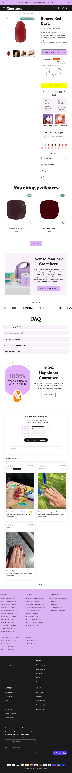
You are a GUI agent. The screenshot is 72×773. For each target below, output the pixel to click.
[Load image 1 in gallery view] (8, 53)
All (47, 136)
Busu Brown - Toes (16, 228)
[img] (10, 466)
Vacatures (39, 682)
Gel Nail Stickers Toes (32, 640)
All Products (40, 692)
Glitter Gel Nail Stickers (33, 610)
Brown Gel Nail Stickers (8, 601)
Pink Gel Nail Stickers (7, 622)
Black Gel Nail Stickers (8, 631)
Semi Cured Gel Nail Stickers (58, 598)
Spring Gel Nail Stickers (8, 640)
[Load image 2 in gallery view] (16, 53)
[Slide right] (40, 238)
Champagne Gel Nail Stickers (35, 604)
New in (54, 140)
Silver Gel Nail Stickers (32, 625)
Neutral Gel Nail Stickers (33, 619)
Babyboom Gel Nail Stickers (34, 598)
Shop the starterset (48, 288)
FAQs (6, 700)
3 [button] (36, 584)
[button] (4, 8)
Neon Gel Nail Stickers (32, 616)
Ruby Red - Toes (49, 228)
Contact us (8, 709)
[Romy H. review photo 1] (20, 550)
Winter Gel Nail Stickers (8, 649)
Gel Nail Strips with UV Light (58, 610)
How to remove (41, 669)
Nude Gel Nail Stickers (8, 610)
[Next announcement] (68, 2)
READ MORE (48, 394)
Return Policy (9, 696)
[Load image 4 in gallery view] (31, 53)
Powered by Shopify (41, 768)
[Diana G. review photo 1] (20, 491)
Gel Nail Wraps (54, 601)
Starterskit (40, 696)
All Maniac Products (16, 14)
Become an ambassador (13, 705)
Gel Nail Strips (54, 604)
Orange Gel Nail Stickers (9, 613)
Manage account (10, 692)
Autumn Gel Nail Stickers (9, 646)
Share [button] (44, 177)
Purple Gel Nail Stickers (8, 616)
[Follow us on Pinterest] (10, 665)
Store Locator (9, 722)
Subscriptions (40, 700)
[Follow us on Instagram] (6, 665)
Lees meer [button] (10, 516)
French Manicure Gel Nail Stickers (36, 607)
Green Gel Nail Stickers (8, 604)
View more (54, 153)
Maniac (32, 768)
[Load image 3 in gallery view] (24, 53)
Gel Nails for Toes (31, 643)
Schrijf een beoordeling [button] (36, 440)
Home (6, 14)
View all (36, 243)
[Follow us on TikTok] (13, 665)
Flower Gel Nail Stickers (33, 601)
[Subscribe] (33, 742)
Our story (39, 673)
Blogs (38, 677)
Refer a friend (40, 709)
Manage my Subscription (44, 705)
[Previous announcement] (4, 2)
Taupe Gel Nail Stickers (8, 625)
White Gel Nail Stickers (8, 628)
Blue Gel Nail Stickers (8, 598)
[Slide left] (32, 238)
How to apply (40, 665)
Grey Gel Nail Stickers (8, 607)
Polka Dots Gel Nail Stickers (34, 622)
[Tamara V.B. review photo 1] (52, 491)
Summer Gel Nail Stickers (9, 643)
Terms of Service (10, 713)
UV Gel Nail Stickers (56, 607)
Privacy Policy (9, 717)
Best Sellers (57, 136)
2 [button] (33, 584)
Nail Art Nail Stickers (32, 613)
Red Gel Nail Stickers (30, 14)
